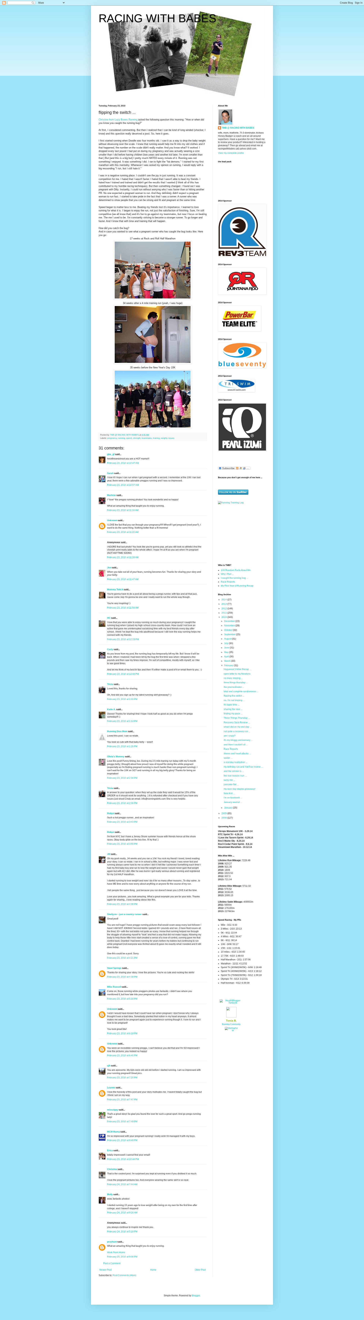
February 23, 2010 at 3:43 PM (122, 822)
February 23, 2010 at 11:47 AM (123, 579)
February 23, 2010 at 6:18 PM (122, 1033)
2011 (224, 613)
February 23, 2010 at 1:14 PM (122, 721)
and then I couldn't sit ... (236, 744)
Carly (110, 649)
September (230, 634)
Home (153, 1269)
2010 (224, 617)
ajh (108, 1065)
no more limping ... (233, 678)
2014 (224, 599)
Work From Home (116, 1252)
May (226, 652)
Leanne (111, 1087)
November (229, 625)
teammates (147, 438)
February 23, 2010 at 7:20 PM (122, 1077)
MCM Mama (113, 1131)
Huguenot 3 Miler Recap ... (237, 669)
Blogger (196, 1295)
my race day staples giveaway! (239, 789)
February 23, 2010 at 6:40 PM (122, 1055)
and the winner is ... (234, 771)
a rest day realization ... (235, 762)
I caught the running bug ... (234, 578)
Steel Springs (114, 968)
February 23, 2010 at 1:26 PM (122, 746)
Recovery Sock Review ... (237, 722)
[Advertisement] (241, 533)
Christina (112, 1169)
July (226, 643)
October (228, 630)
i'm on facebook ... (233, 797)
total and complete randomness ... (241, 691)
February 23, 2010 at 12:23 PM (123, 639)
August (228, 638)
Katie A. (111, 709)
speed (129, 438)
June (227, 647)
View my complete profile (231, 153)
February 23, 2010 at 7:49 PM (122, 1121)
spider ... (228, 758)
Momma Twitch (115, 589)
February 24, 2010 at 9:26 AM (122, 1212)
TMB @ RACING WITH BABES (238, 128)
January (228, 807)
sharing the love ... (233, 709)
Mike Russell (114, 987)
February (229, 665)
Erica (110, 1150)
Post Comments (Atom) (124, 1275)
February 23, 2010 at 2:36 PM (122, 803)
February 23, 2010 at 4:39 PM (122, 977)
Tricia (110, 684)
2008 (224, 817)
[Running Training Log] (231, 502)
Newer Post (105, 1269)
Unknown (112, 520)
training (156, 438)
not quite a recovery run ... (237, 731)
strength (136, 438)
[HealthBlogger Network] (231, 1002)
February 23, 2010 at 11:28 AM (123, 557)
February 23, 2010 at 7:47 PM (122, 1099)
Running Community (231, 1024)
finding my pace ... (233, 713)
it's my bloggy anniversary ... (238, 740)
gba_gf (111, 454)
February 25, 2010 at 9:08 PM (122, 1256)
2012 (224, 608)
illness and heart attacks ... (237, 753)
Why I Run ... (227, 574)
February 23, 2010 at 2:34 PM (122, 778)
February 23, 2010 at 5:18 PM (122, 998)
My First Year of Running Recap (237, 585)
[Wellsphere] (231, 1030)
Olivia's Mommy (115, 756)
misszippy (112, 1109)
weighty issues (167, 438)
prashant (112, 1241)
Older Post (200, 1269)
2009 (224, 813)
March (227, 661)
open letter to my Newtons (237, 673)
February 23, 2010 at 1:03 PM (122, 699)
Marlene (111, 495)
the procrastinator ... (234, 687)
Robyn (110, 813)
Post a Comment (111, 1263)
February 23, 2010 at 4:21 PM (122, 958)
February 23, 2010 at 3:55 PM (122, 844)
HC (109, 618)
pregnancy (112, 438)
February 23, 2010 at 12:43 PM (123, 674)
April (226, 656)
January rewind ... (233, 802)
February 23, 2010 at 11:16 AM (123, 510)
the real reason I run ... (235, 775)
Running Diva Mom (117, 731)
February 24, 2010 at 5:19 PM (122, 1231)
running (121, 438)
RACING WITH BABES (157, 18)
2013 (224, 604)
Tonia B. (231, 1020)
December (229, 621)
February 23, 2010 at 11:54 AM (123, 607)
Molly (110, 1194)
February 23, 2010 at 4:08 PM (122, 904)
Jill (108, 854)
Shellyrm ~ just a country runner (124, 914)
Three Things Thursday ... (237, 718)
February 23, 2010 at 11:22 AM (123, 532)
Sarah (110, 473)
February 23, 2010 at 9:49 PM (122, 1140)
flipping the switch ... (234, 695)
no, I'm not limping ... (234, 700)
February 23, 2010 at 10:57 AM (123, 485)
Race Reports (228, 581)
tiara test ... (229, 793)
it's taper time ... (231, 704)
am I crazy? (229, 735)
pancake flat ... (231, 784)
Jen (109, 567)
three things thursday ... (236, 682)
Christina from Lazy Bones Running (118, 119)
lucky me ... (229, 780)
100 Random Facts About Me (236, 570)
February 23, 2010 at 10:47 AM (123, 463)
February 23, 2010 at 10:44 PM (123, 1159)
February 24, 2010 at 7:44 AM (122, 1184)
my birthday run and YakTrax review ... (243, 766)
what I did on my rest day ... (237, 727)
